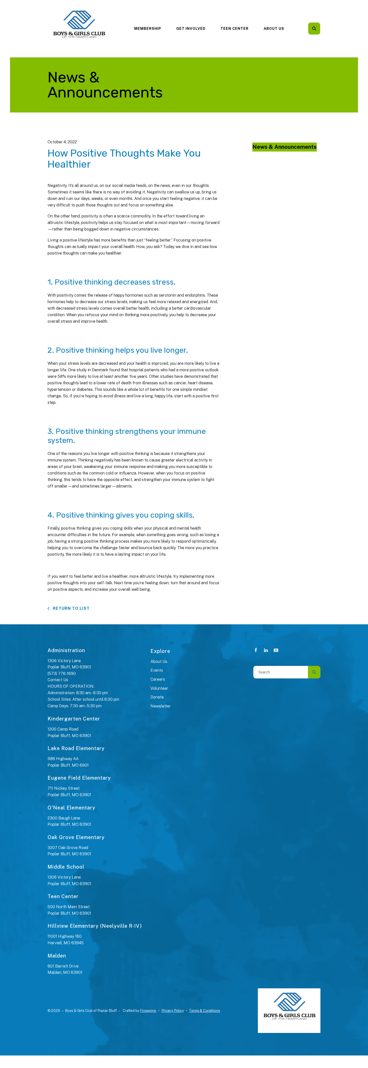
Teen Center (235, 29)
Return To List (71, 608)
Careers (157, 679)
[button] (314, 29)
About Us (274, 29)
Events (156, 670)
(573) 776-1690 (62, 673)
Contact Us (58, 679)
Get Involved (191, 29)
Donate (157, 697)
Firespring (148, 1011)
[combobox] (320, 28)
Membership (147, 29)
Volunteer (159, 688)
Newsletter (160, 706)
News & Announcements (284, 147)
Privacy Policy (172, 1011)
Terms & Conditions (204, 1011)
